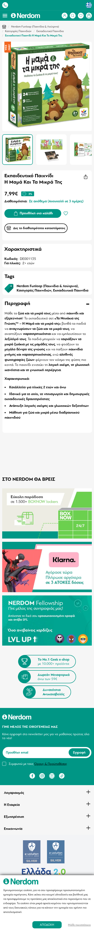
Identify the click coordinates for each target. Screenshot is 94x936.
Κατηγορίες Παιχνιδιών (18, 31)
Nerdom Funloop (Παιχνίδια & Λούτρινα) (35, 26)
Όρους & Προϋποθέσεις (50, 764)
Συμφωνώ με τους (38, 764)
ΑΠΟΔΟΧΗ (47, 925)
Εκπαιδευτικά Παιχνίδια (50, 31)
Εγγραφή (79, 752)
